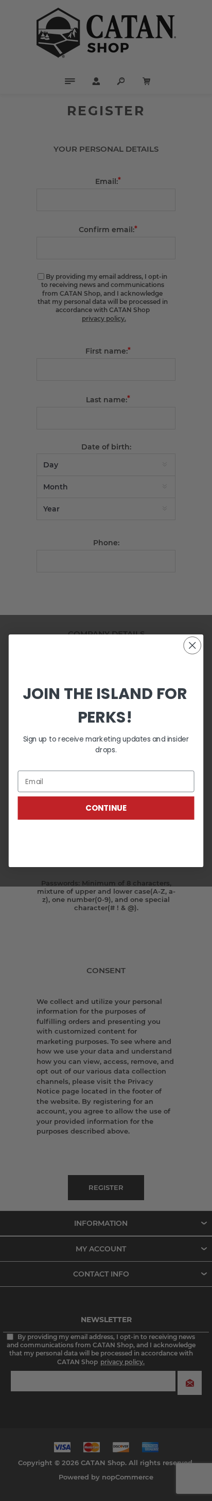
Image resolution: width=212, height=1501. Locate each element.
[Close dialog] (192, 645)
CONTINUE (106, 807)
